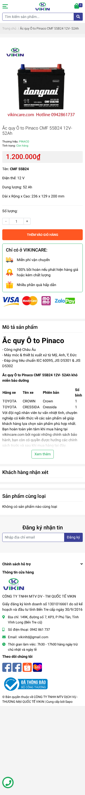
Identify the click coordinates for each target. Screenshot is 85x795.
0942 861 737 (40, 630)
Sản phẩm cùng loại (24, 496)
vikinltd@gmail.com (33, 637)
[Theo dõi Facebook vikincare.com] (6, 666)
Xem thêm (42, 454)
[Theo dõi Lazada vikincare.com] (37, 666)
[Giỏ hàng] (77, 6)
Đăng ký (73, 537)
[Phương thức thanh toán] (38, 301)
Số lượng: (10, 211)
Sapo (69, 701)
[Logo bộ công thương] (25, 684)
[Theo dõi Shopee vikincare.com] (27, 666)
